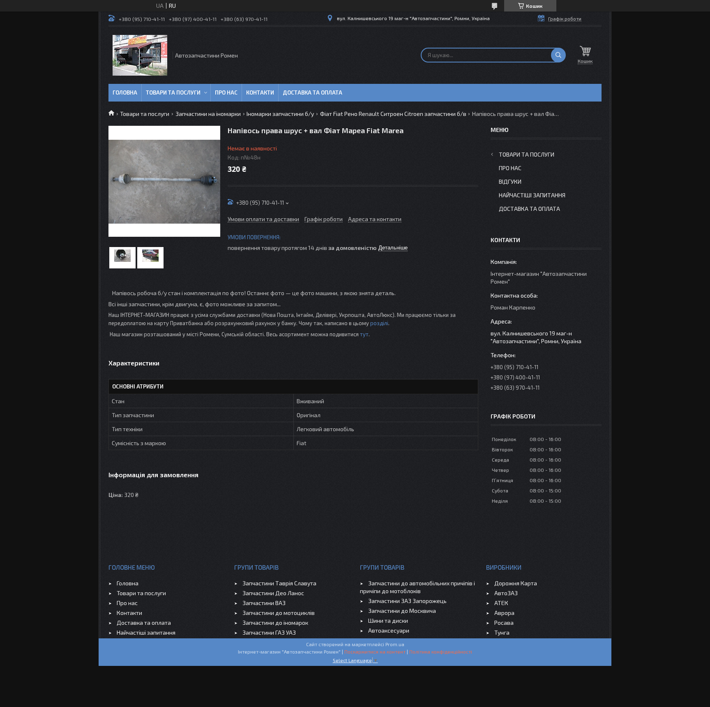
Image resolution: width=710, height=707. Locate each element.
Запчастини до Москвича (402, 610)
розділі (379, 323)
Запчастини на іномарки (208, 113)
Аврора (504, 612)
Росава (504, 622)
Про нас (226, 92)
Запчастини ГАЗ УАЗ (269, 632)
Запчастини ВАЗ (264, 602)
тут (364, 334)
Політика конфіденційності (440, 651)
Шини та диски (388, 620)
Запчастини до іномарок (275, 622)
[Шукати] (558, 55)
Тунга (501, 632)
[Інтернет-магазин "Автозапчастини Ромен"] (140, 55)
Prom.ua (394, 644)
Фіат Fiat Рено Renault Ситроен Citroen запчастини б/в (393, 113)
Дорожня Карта (515, 583)
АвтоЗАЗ (506, 592)
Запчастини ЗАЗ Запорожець (407, 600)
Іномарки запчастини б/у (280, 113)
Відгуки (510, 181)
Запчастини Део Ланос (273, 592)
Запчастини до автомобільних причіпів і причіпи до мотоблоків (417, 587)
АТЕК (501, 602)
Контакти (260, 92)
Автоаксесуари (388, 630)
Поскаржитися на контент (375, 651)
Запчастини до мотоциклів (278, 612)
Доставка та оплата (312, 92)
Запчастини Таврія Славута (279, 583)
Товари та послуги (173, 92)
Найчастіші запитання (532, 195)
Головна (125, 92)
